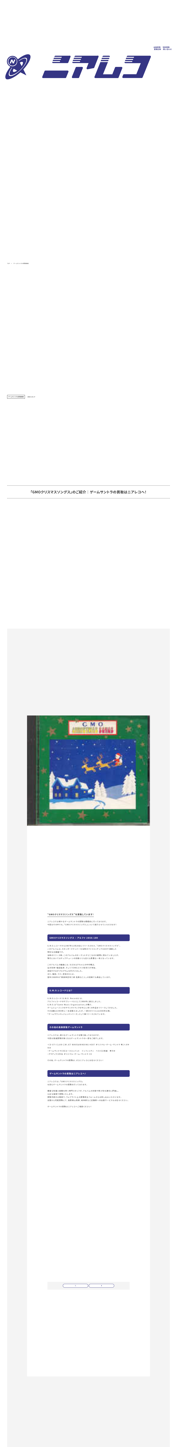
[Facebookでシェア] (101, 1286)
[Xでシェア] (75, 1286)
